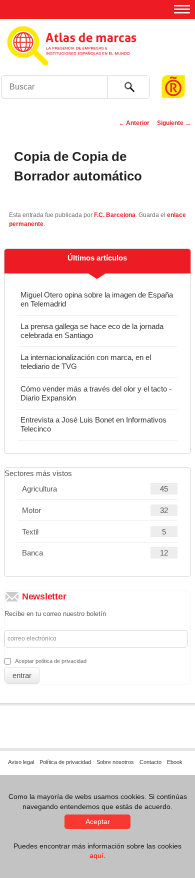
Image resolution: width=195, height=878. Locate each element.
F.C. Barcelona (115, 215)
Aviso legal (21, 762)
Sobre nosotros (115, 762)
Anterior (134, 123)
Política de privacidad (65, 762)
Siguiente (174, 123)
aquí (97, 856)
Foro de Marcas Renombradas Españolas (173, 68)
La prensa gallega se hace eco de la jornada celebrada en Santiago (92, 331)
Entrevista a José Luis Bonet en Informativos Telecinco (93, 424)
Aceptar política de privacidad (50, 661)
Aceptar (98, 822)
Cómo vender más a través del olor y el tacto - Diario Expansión (96, 393)
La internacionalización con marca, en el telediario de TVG (85, 361)
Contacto (151, 762)
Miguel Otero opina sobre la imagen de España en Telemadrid (96, 299)
